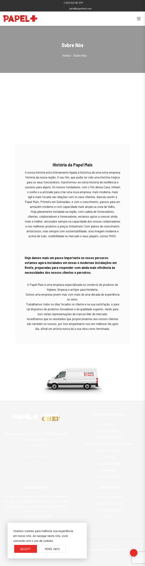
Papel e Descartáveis (109, 437)
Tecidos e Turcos (109, 476)
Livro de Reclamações (109, 510)
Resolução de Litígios (109, 503)
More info (52, 549)
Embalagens (109, 424)
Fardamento (108, 470)
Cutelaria (108, 457)
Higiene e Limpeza (109, 430)
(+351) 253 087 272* (73, 2)
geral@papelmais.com (80, 8)
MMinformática (115, 549)
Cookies (109, 516)
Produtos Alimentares (109, 463)
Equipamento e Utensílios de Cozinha (109, 444)
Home (66, 55)
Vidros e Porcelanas (108, 450)
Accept (25, 549)
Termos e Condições (109, 497)
